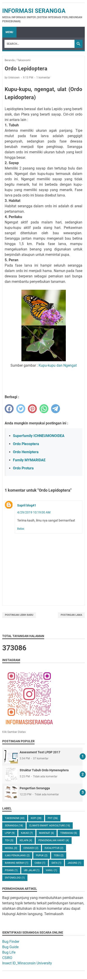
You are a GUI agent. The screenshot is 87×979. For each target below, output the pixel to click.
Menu (9, 32)
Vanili (51, 870)
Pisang (11, 870)
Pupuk (42, 855)
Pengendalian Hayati (53, 840)
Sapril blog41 (26, 505)
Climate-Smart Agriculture (49, 825)
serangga (14, 825)
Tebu (59, 855)
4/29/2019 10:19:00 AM (33, 512)
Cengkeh (30, 848)
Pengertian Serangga (35, 788)
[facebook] (9, 408)
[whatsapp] (43, 408)
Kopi (36, 818)
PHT (53, 818)
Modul (11, 848)
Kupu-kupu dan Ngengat (58, 365)
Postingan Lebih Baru (19, 614)
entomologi (15, 877)
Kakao (27, 833)
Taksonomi (15, 818)
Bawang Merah (16, 862)
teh (9, 840)
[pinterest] (32, 408)
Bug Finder (10, 941)
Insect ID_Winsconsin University (27, 963)
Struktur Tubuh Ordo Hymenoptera (44, 770)
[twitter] (20, 408)
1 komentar (43, 77)
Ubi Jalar (31, 870)
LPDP (10, 833)
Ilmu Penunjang (17, 855)
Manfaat (46, 833)
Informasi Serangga (34, 10)
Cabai (40, 862)
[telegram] (55, 408)
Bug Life (8, 952)
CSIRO (7, 958)
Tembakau (68, 833)
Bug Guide (10, 947)
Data (56, 862)
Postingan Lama (71, 614)
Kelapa (26, 840)
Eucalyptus (54, 848)
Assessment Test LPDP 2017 (40, 752)
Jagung (74, 862)
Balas (20, 528)
